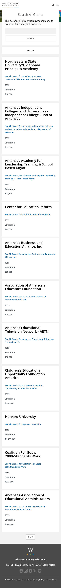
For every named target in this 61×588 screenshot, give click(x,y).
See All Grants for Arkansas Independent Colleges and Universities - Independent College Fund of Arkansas (29, 129)
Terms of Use (51, 580)
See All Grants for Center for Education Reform (27, 214)
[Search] (53, 5)
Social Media (49, 564)
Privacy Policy (38, 580)
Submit (30, 38)
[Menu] (57, 5)
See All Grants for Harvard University (23, 424)
